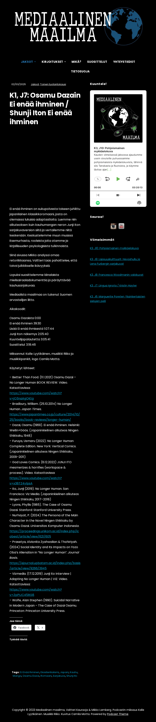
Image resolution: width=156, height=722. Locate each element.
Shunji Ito (71, 676)
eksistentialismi (50, 672)
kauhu (74, 672)
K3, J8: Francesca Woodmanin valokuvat (116, 275)
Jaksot (27, 62)
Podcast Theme (117, 714)
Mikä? (76, 62)
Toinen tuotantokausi (53, 84)
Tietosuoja (80, 71)
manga (17, 676)
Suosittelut (97, 62)
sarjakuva (59, 676)
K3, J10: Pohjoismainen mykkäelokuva (114, 248)
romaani (46, 676)
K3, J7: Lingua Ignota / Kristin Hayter (113, 285)
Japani (64, 672)
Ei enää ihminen (29, 672)
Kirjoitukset (52, 62)
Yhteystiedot (124, 62)
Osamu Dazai (31, 676)
